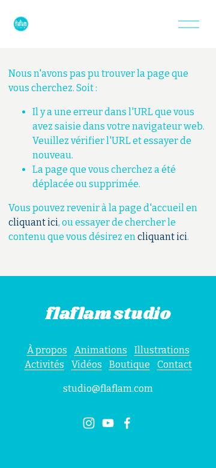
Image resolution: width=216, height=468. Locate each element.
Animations (100, 350)
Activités (44, 364)
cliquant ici (33, 222)
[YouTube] (108, 423)
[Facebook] (127, 423)
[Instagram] (89, 423)
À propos (47, 350)
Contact (174, 364)
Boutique (129, 364)
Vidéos (86, 364)
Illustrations (162, 350)
